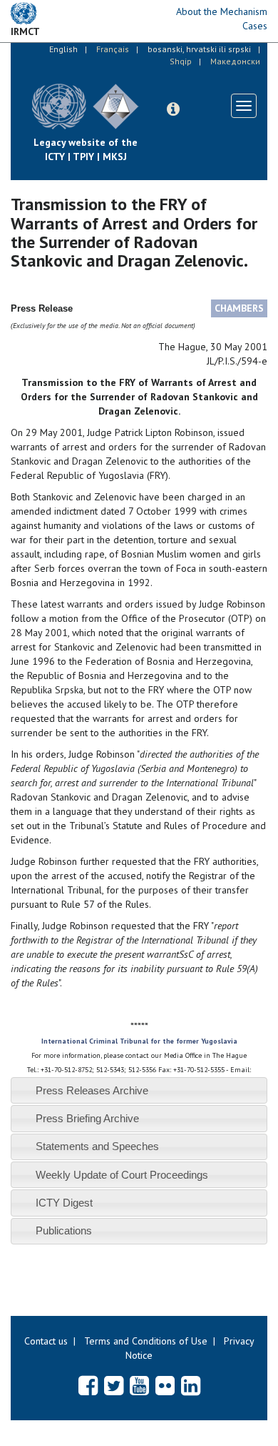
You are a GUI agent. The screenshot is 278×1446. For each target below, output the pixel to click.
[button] (173, 109)
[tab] (139, 1090)
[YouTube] (139, 1385)
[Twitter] (113, 1385)
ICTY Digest (64, 1203)
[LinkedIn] (190, 1385)
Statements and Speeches (97, 1146)
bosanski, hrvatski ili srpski (199, 49)
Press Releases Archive (92, 1090)
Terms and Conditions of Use (145, 1340)
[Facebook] (88, 1385)
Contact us (46, 1340)
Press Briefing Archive (87, 1118)
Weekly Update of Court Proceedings (122, 1175)
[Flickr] (165, 1385)
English (63, 49)
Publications (64, 1230)
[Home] (149, 95)
